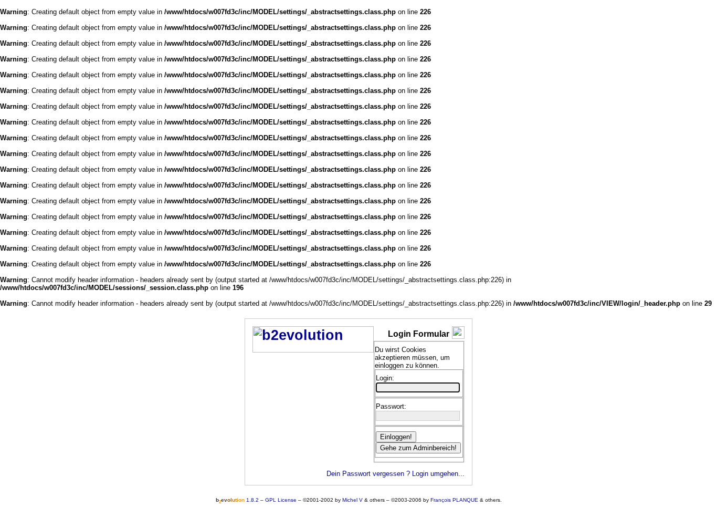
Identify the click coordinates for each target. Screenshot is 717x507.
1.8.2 (237, 500)
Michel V (352, 500)
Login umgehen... (438, 474)
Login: (385, 378)
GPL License (281, 500)
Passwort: (391, 406)
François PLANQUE (454, 500)
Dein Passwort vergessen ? (368, 474)
